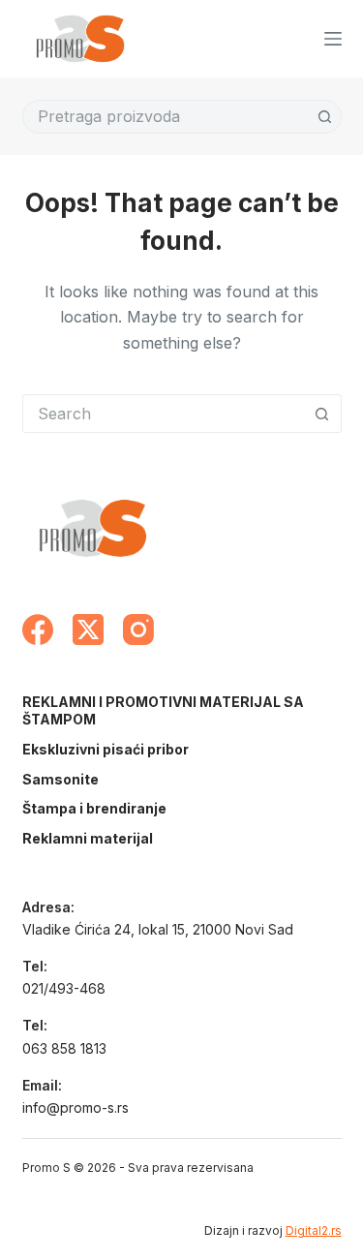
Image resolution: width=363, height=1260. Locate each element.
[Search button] (325, 117)
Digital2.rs (314, 1230)
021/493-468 (64, 988)
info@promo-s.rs (75, 1107)
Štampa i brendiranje (94, 808)
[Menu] (333, 38)
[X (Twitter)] (88, 629)
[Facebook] (37, 629)
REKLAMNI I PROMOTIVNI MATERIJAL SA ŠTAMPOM (163, 710)
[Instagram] (138, 629)
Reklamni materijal (87, 838)
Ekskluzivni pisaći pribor (105, 749)
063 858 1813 (64, 1048)
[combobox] (166, 117)
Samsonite (60, 779)
